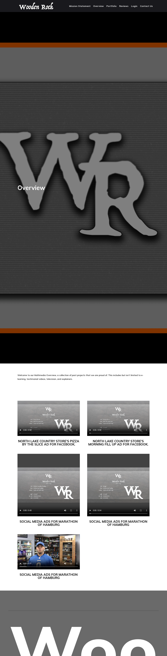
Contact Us (146, 6)
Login (134, 6)
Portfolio (111, 6)
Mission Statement (80, 6)
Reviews (123, 6)
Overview (98, 6)
